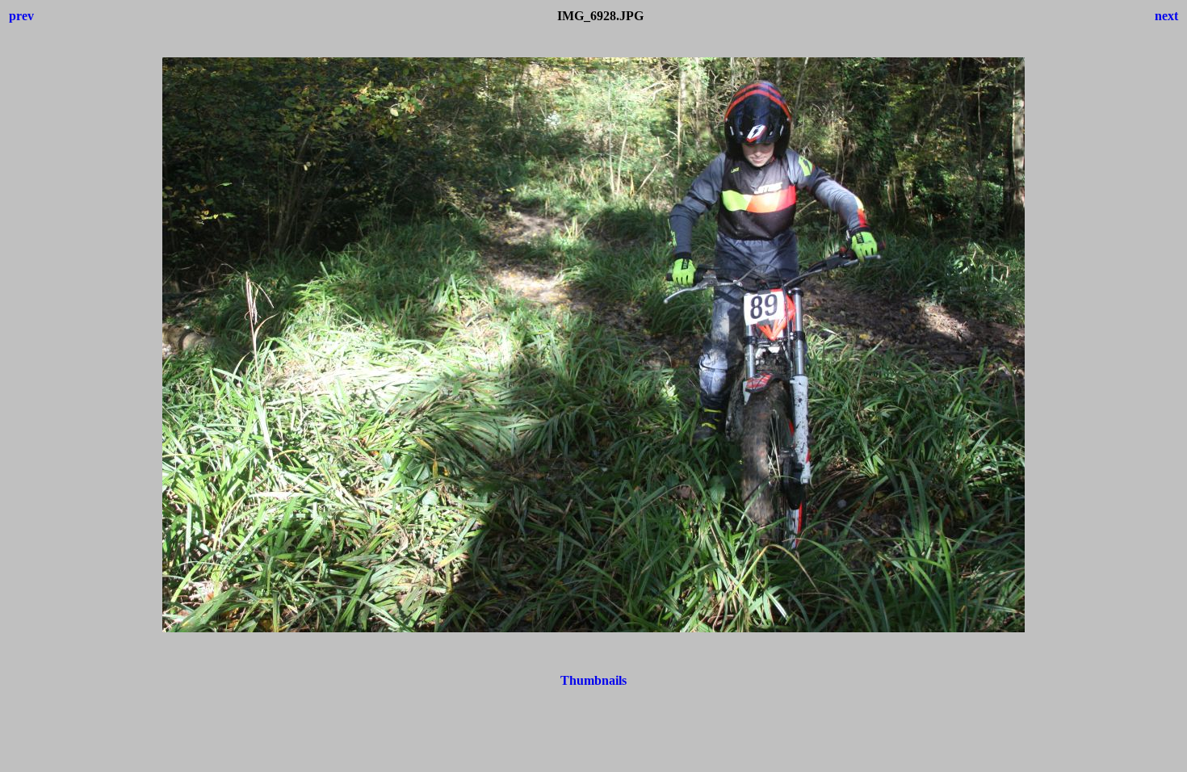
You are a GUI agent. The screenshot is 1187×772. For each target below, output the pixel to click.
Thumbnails (593, 680)
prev (21, 16)
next (1166, 16)
